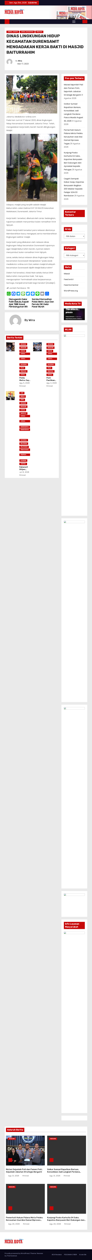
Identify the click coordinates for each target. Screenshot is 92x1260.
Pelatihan (24, 443)
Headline (23, 348)
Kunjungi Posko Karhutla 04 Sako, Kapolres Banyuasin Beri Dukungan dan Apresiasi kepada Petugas (65, 1220)
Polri (22, 368)
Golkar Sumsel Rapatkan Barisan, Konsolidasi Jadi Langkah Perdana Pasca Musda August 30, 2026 (63, 1172)
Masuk (67, 273)
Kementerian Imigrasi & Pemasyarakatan (25, 430)
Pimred (25, 1176)
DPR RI (23, 396)
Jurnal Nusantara (27, 32)
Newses (40, 1253)
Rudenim (23, 460)
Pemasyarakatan (25, 450)
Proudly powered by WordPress (17, 1253)
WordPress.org (71, 290)
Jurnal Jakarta (13, 32)
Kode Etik (82, 1254)
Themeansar (12, 1256)
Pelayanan (24, 447)
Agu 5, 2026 (24, 383)
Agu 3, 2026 (51, 383)
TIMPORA (23, 464)
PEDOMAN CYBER (70, 1254)
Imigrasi (23, 413)
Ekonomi (23, 344)
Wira (20, 61)
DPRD (22, 400)
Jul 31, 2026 (24, 472)
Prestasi (39, 32)
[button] (79, 21)
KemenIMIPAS (25, 427)
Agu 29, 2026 (14, 1224)
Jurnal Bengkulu (24, 416)
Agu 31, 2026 (14, 1176)
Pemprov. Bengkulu (24, 455)
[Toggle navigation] (74, 21)
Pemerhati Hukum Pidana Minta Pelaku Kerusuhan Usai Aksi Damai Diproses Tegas (73, 137)
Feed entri (68, 279)
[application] (74, 314)
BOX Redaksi (57, 1254)
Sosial (23, 375)
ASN (22, 393)
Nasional (24, 364)
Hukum (23, 351)
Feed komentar (71, 285)
